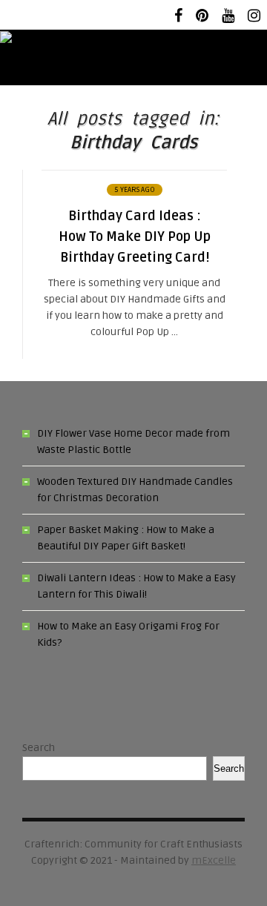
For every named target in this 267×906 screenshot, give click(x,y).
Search (38, 747)
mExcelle (213, 860)
